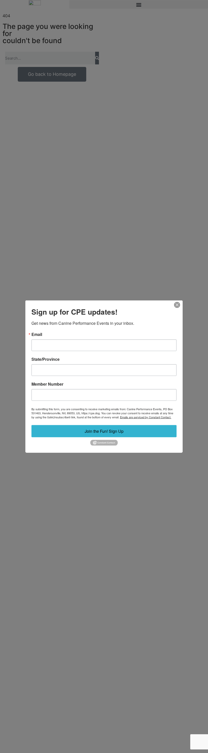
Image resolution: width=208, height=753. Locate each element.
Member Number (47, 384)
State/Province (45, 359)
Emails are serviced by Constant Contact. (145, 417)
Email (36, 334)
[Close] (177, 305)
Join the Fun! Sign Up (104, 431)
